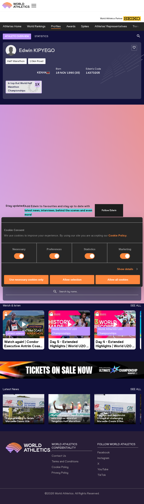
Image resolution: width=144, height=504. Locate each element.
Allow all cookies (117, 279)
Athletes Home (12, 26)
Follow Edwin (109, 210)
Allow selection (72, 279)
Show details (125, 268)
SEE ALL (135, 305)
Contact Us (59, 455)
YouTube (102, 469)
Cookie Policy (118, 235)
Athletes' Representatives (111, 26)
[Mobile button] (33, 5)
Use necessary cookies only (26, 279)
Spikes (85, 26)
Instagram (103, 458)
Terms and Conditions (65, 461)
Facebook (103, 452)
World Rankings (36, 26)
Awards (71, 26)
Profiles (56, 26)
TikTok (101, 475)
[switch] (54, 256)
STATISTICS (41, 36)
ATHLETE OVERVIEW (17, 36)
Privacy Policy (60, 472)
